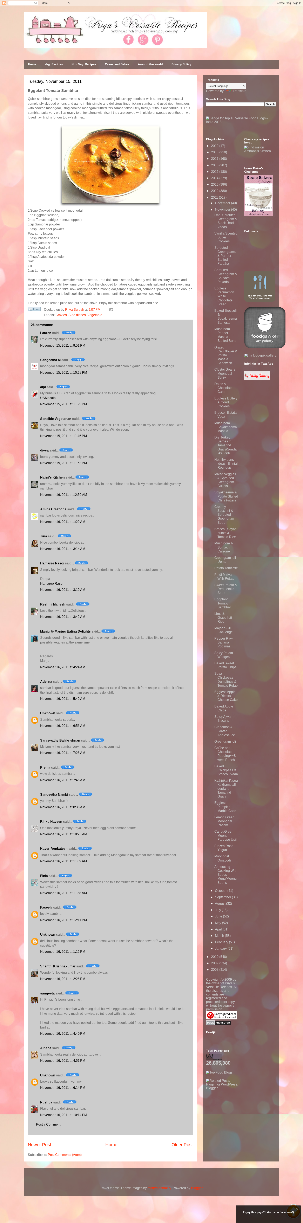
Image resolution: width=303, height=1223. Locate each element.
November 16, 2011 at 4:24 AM (62, 667)
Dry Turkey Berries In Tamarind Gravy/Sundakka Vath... (225, 445)
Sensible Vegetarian (55, 419)
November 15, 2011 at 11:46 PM (63, 436)
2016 (215, 165)
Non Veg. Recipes (84, 64)
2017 (215, 158)
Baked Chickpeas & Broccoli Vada (226, 770)
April (219, 929)
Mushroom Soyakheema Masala (225, 427)
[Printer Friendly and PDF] (34, 310)
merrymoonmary (159, 1188)
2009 (215, 963)
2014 (215, 178)
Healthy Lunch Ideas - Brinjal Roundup (226, 463)
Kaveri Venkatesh (54, 848)
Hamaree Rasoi (52, 563)
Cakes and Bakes (117, 64)
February (222, 942)
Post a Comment (48, 1124)
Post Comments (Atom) (65, 1155)
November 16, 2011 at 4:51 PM (62, 1060)
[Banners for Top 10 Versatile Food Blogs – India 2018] (241, 122)
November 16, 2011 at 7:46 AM (62, 780)
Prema (45, 767)
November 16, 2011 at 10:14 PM (63, 1115)
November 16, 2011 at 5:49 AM (62, 698)
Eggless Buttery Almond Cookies (225, 402)
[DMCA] (218, 1024)
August (220, 903)
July (218, 910)
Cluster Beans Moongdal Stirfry (224, 373)
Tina (43, 536)
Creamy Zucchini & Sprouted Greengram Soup (224, 514)
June (219, 916)
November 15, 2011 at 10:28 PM (63, 372)
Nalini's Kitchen (52, 477)
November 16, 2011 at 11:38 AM (63, 893)
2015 (215, 171)
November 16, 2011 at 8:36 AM (62, 807)
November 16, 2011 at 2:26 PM (62, 979)
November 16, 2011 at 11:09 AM (63, 861)
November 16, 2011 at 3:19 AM (62, 589)
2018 (215, 152)
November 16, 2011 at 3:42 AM (62, 617)
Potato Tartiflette (226, 568)
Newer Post (39, 1144)
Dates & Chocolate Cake (223, 387)
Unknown (47, 713)
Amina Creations (53, 509)
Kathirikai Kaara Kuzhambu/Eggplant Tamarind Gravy (226, 788)
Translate (239, 91)
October (221, 890)
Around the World (150, 64)
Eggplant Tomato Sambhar (222, 603)
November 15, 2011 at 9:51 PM (62, 345)
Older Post (182, 1144)
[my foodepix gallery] (260, 355)
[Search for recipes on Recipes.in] (219, 1072)
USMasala (48, 398)
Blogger (196, 1188)
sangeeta (47, 993)
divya (44, 450)
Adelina (46, 681)
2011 (215, 197)
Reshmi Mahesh (52, 604)
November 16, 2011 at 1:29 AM (62, 522)
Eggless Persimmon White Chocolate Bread (224, 296)
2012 (215, 191)
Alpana (45, 1048)
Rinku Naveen (51, 821)
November (223, 209)
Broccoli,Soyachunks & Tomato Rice (225, 533)
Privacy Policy (181, 64)
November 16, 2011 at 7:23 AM (62, 753)
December (223, 203)
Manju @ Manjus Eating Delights (65, 631)
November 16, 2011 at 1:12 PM (62, 951)
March (220, 935)
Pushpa (46, 1102)
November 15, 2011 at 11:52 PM (63, 463)
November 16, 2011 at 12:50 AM (63, 495)
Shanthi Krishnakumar (57, 966)
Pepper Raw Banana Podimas (223, 642)
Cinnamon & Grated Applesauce (224, 731)
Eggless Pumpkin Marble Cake (225, 806)
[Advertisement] (237, 1116)
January (221, 948)
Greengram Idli (225, 741)
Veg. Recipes (54, 64)
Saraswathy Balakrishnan (60, 740)
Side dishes (77, 315)
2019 (215, 146)
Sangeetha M (50, 360)
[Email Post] (110, 309)
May (218, 923)
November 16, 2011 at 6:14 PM (62, 1087)
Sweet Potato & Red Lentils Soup (225, 589)
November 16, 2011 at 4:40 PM (62, 1033)
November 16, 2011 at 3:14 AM (62, 549)
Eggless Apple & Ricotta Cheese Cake (226, 696)
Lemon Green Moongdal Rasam (224, 821)
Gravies (61, 315)
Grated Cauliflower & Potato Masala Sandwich (225, 355)
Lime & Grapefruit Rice (223, 617)
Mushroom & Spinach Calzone (223, 547)
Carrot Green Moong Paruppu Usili (225, 835)
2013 (215, 184)
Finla (44, 876)
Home (32, 64)
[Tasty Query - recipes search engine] (257, 378)
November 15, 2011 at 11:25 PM (63, 404)
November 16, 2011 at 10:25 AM (63, 834)
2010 (215, 957)
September (223, 897)
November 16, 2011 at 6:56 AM (62, 726)
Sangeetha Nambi (54, 794)
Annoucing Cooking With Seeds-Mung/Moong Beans (225, 874)
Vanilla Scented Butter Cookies (225, 237)
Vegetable (94, 315)
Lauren (45, 333)
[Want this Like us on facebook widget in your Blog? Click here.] (297, 1219)
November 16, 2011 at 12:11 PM (63, 920)
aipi (43, 387)
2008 (215, 969)
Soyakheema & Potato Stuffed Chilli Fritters (226, 496)
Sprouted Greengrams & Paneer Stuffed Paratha (225, 255)
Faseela (46, 907)
